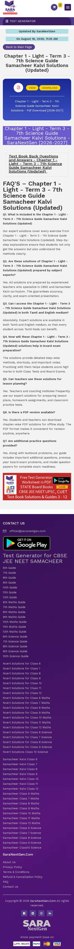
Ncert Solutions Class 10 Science (25, 752)
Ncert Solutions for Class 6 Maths (26, 698)
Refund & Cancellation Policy (23, 877)
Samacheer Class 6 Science (22, 828)
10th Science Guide (15, 656)
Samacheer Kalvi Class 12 (20, 788)
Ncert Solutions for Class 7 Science (27, 737)
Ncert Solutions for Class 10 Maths (27, 717)
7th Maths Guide (14, 607)
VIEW (32, 87)
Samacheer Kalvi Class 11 (20, 784)
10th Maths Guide (15, 622)
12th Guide (10, 597)
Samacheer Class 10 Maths (21, 813)
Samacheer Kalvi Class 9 (20, 774)
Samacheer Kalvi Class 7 (20, 764)
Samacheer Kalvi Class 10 (21, 779)
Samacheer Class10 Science (22, 847)
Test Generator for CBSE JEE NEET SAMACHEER (35, 558)
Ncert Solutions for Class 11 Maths (27, 722)
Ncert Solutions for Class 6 (22, 663)
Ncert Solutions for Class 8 (22, 673)
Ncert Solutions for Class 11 (22, 688)
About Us (9, 862)
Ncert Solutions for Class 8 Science (27, 742)
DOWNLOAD (49, 87)
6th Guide (9, 568)
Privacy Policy (12, 867)
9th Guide (9, 582)
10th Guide (10, 587)
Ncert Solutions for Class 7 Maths (26, 703)
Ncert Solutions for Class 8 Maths (26, 707)
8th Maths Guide (14, 612)
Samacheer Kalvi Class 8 (20, 769)
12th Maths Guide (14, 631)
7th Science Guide (15, 641)
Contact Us (10, 886)
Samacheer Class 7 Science (22, 833)
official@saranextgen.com (27, 531)
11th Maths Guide (14, 626)
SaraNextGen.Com (43, 901)
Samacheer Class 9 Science (22, 842)
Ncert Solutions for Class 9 (22, 678)
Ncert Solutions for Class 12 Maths (27, 727)
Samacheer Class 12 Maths (21, 823)
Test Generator (22, 21)
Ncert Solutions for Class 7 (21, 668)
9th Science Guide (15, 651)
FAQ (5, 881)
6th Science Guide (15, 636)
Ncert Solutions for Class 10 (22, 683)
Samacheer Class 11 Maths (21, 818)
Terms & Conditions (16, 872)
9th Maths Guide (14, 617)
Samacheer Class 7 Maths (21, 798)
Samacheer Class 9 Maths (21, 808)
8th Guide (9, 577)
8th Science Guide (15, 646)
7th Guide (9, 572)
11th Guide (10, 592)
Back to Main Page (19, 47)
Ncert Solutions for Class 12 (22, 693)
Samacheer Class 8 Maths (21, 803)
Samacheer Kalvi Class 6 (20, 759)
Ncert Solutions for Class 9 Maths (26, 712)
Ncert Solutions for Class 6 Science (27, 732)
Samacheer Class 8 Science (22, 838)
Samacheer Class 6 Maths (21, 793)
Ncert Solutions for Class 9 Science (27, 747)
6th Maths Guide (14, 602)
